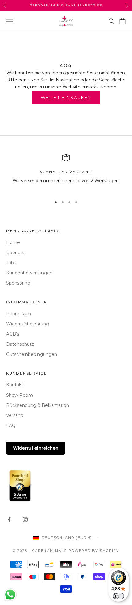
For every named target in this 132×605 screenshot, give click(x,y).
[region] (66, 173)
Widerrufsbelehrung (27, 324)
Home (13, 242)
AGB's (12, 334)
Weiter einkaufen (66, 97)
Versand (14, 415)
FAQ (11, 425)
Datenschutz (20, 344)
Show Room (19, 395)
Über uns (15, 252)
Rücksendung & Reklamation (37, 405)
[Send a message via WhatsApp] (10, 594)
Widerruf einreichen (36, 448)
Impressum (18, 313)
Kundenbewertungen (29, 273)
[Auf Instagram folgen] (25, 520)
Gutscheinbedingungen (31, 354)
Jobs (11, 262)
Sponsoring (18, 283)
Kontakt (14, 384)
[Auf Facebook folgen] (9, 520)
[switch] (118, 596)
